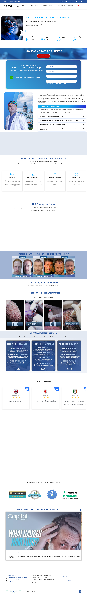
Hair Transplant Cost (61, 6)
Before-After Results (71, 6)
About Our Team (35, 577)
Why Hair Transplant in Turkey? (48, 6)
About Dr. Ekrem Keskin (37, 575)
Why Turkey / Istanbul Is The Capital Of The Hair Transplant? (37, 581)
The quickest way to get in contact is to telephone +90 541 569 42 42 (27, 77)
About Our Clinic (47, 575)
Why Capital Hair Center (49, 579)
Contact (67, 1)
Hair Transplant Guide (34, 6)
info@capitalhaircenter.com (15, 581)
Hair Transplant (24, 6)
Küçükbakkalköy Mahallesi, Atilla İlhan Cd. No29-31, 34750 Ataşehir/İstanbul (17, 578)
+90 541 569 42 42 (12, 575)
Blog (62, 1)
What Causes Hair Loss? (16, 553)
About (17, 6)
